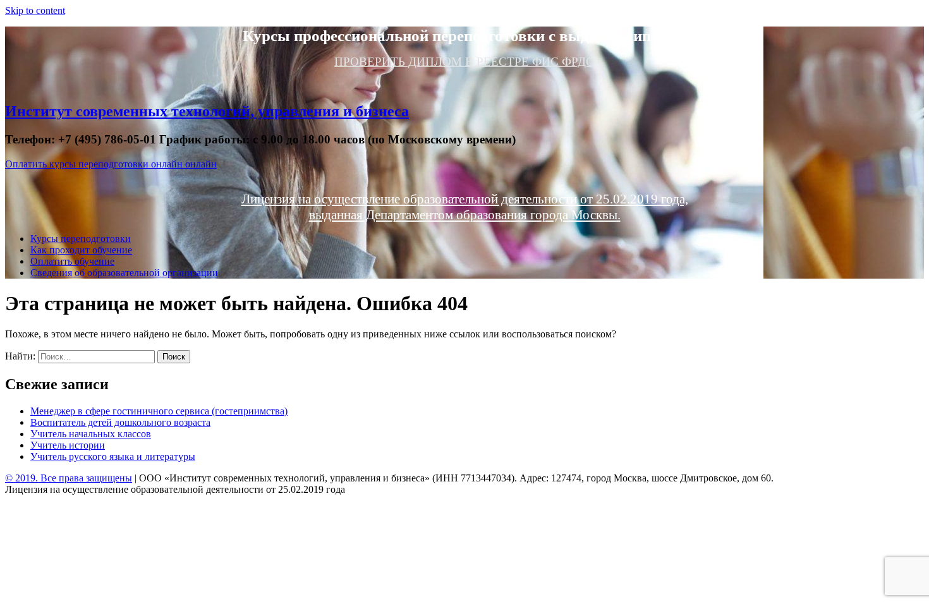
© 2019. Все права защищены (68, 478)
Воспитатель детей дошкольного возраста (120, 422)
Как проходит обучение (81, 250)
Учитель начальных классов (90, 433)
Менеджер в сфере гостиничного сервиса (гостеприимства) (159, 411)
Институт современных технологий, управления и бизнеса (207, 111)
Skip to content (35, 10)
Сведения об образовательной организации (124, 272)
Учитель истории (67, 445)
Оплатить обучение (72, 261)
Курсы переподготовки (80, 238)
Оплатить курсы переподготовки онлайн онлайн (111, 164)
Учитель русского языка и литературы (112, 456)
